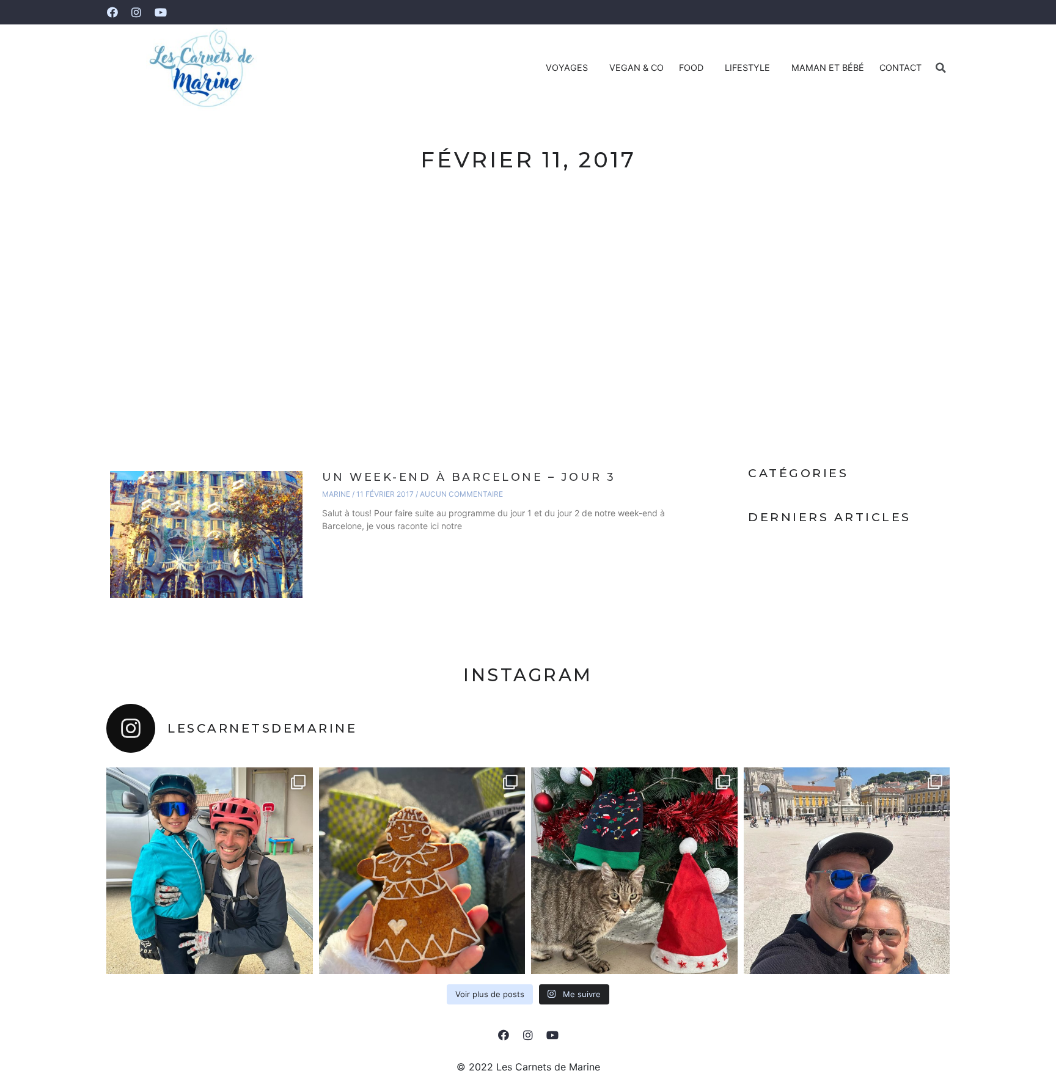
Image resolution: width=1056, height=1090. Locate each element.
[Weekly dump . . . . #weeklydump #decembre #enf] (422, 870)
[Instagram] (137, 12)
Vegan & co (636, 67)
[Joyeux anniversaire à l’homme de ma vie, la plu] (209, 870)
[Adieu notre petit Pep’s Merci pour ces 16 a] (634, 870)
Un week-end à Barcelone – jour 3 (469, 477)
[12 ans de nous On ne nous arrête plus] (847, 870)
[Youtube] (160, 12)
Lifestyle (747, 67)
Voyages (567, 67)
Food (691, 67)
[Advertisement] (528, 323)
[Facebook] (112, 12)
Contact (900, 67)
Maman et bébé (827, 67)
